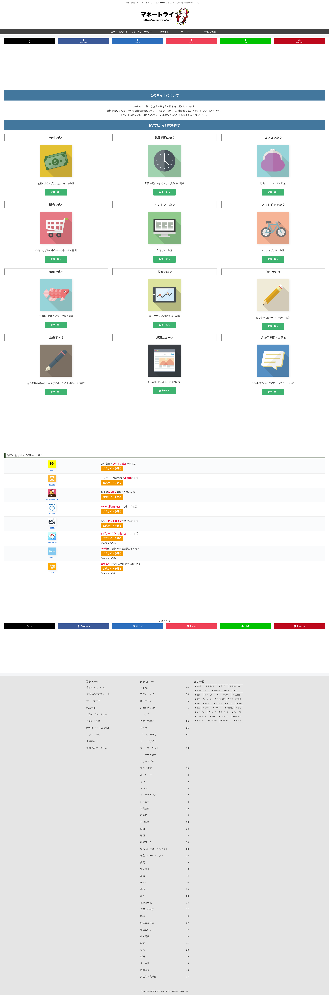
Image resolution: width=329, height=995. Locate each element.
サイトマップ (93, 701)
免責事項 (91, 707)
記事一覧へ (56, 192)
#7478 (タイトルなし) (97, 728)
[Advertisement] (164, 69)
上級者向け (92, 741)
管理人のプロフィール (97, 694)
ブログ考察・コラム (96, 748)
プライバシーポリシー (97, 714)
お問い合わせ (93, 721)
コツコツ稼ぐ (93, 734)
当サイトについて (95, 687)
